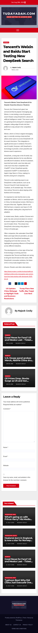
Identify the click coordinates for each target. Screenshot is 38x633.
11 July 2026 (10, 522)
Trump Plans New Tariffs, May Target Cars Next (26, 291)
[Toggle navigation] (17, 30)
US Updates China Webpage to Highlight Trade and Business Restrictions (11, 294)
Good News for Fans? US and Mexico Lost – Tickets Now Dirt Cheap (18, 340)
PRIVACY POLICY (28, 624)
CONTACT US (17, 624)
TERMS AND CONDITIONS (19, 628)
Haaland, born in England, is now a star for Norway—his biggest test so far (19, 540)
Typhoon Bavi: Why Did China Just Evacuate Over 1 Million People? (19, 582)
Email (5, 456)
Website (6, 465)
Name (5, 447)
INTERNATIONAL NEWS (10, 514)
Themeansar (19, 620)
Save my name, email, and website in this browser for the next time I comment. (16, 479)
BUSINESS (6, 42)
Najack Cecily (16, 67)
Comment (7, 409)
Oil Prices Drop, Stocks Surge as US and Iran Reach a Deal (17, 380)
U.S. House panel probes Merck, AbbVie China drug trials (19, 360)
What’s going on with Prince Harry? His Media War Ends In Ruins (17, 519)
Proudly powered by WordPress (13, 617)
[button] (31, 30)
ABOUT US (8, 624)
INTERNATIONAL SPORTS (11, 535)
